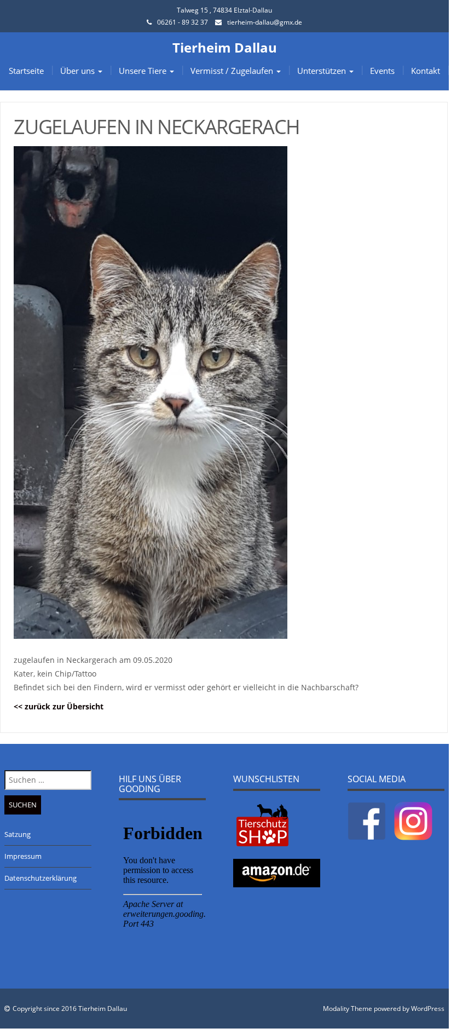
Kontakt (425, 70)
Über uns (78, 70)
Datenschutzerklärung (40, 878)
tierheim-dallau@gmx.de (264, 22)
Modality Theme (347, 1008)
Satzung (17, 834)
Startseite (26, 70)
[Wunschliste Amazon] (276, 872)
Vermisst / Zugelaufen (232, 70)
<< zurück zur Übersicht (58, 706)
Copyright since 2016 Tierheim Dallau (70, 1008)
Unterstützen (322, 70)
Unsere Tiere (144, 70)
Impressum (23, 856)
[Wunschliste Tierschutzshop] (262, 824)
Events (382, 70)
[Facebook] (367, 820)
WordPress (427, 1008)
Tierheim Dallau (224, 47)
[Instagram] (413, 820)
